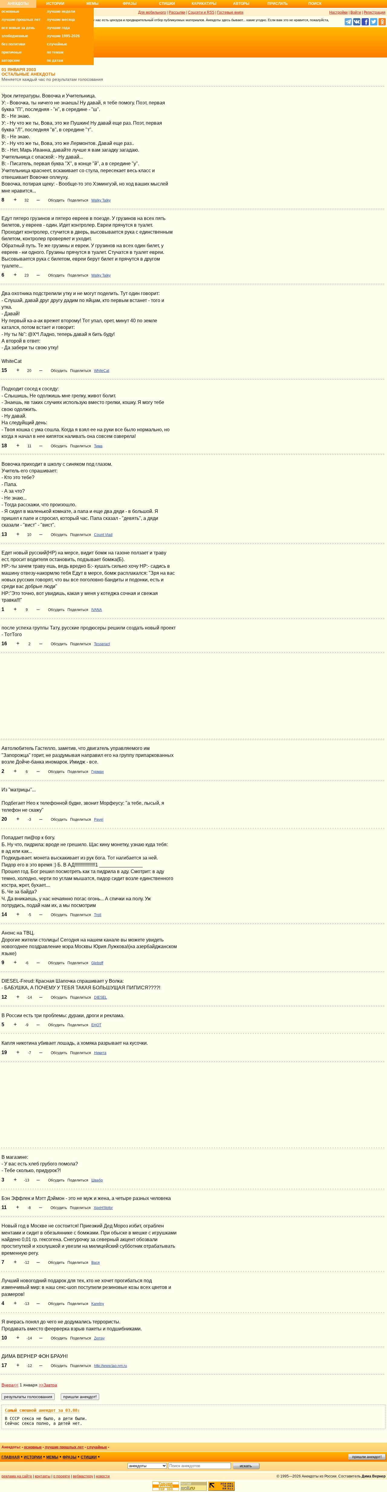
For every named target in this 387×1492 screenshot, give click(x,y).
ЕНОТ (96, 1025)
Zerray (99, 1338)
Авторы (241, 4)
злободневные (15, 36)
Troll (97, 915)
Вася (95, 1262)
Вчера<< (10, 1384)
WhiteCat (101, 371)
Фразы (130, 4)
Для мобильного (152, 12)
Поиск (314, 4)
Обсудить (56, 200)
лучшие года (58, 28)
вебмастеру (83, 1476)
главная (11, 1457)
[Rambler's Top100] (165, 1486)
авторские (11, 60)
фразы (69, 1457)
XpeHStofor (103, 1208)
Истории (55, 4)
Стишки (167, 4)
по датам (55, 60)
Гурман (97, 772)
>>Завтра (48, 1384)
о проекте (61, 1476)
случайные (57, 44)
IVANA (96, 610)
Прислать (278, 4)
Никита (100, 1053)
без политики (13, 44)
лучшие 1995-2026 (63, 36)
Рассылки (177, 12)
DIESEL (100, 997)
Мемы (92, 4)
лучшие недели (61, 11)
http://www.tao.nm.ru (110, 1366)
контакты (42, 1476)
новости (103, 1476)
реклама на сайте (17, 1476)
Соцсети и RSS (201, 12)
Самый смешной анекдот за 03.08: (42, 1410)
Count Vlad (103, 535)
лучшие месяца (61, 20)
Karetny (97, 1304)
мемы (52, 1457)
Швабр (97, 1180)
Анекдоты (18, 4)
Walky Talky (101, 200)
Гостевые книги (230, 12)
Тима (98, 446)
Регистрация (374, 12)
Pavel (98, 819)
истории (33, 1457)
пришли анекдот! (367, 1457)
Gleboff (97, 963)
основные (10, 11)
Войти (355, 12)
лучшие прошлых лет (21, 20)
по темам (55, 52)
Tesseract (102, 644)
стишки (89, 1457)
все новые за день (18, 28)
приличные (12, 52)
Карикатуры (204, 4)
